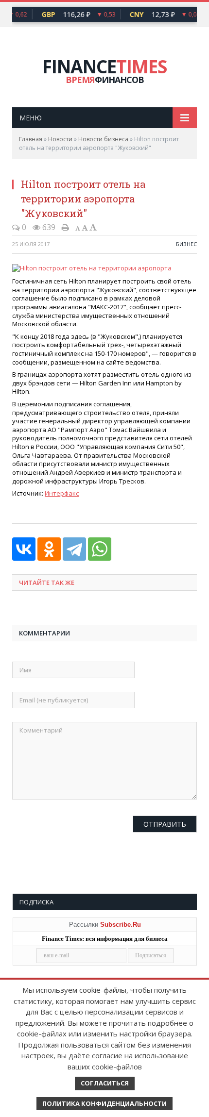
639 (47, 227)
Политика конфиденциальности (104, 1103)
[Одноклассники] (49, 549)
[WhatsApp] (99, 549)
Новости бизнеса (103, 139)
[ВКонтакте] (23, 549)
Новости (60, 139)
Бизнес (186, 244)
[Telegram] (74, 549)
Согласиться (105, 1083)
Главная (30, 139)
